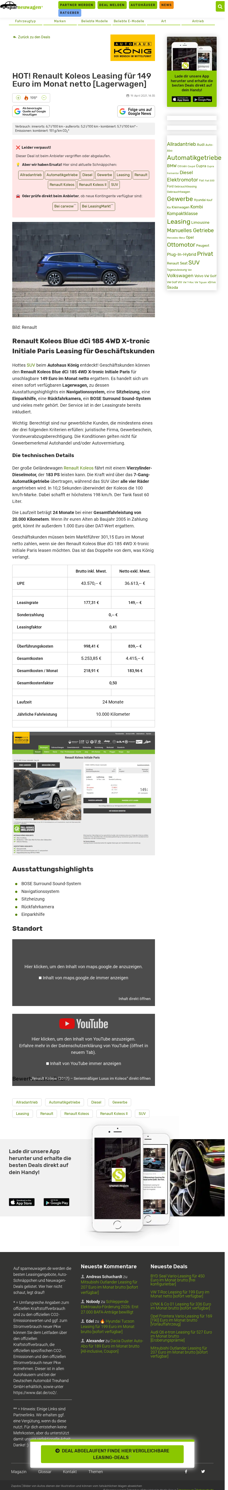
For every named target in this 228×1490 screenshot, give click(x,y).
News (166, 5)
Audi (201, 144)
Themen (95, 1471)
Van (190, 269)
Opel (190, 237)
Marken (60, 21)
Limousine (200, 222)
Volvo (198, 276)
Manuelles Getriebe (190, 230)
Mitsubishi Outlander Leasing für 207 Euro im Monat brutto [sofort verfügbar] (109, 1287)
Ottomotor (181, 244)
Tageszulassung (177, 269)
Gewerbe (104, 175)
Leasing (123, 175)
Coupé (191, 166)
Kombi (196, 206)
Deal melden (112, 5)
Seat (183, 263)
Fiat (201, 180)
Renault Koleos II (92, 185)
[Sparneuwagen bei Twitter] (203, 1471)
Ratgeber (69, 12)
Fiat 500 (209, 180)
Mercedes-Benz (176, 237)
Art (163, 21)
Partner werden (76, 5)
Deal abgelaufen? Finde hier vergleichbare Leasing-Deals (114, 1454)
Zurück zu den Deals (33, 37)
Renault (140, 175)
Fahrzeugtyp (25, 21)
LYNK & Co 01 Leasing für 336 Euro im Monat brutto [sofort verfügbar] (181, 1306)
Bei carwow (65, 206)
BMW (172, 165)
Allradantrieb (31, 175)
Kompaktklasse (182, 213)
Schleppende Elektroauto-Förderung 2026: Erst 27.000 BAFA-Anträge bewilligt (109, 1306)
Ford (170, 186)
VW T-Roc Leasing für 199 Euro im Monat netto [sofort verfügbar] (180, 1294)
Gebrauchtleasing (185, 186)
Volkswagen (180, 275)
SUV (114, 185)
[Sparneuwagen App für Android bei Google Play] (202, 99)
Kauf (209, 200)
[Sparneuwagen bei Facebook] (186, 1471)
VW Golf (210, 276)
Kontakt (70, 1471)
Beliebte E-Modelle (129, 21)
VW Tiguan (201, 282)
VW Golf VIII (174, 282)
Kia (169, 207)
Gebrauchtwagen (178, 191)
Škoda (172, 287)
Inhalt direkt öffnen (135, 998)
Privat (205, 253)
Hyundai (200, 200)
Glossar (44, 1471)
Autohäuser (143, 5)
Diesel (87, 175)
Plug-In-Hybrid (181, 254)
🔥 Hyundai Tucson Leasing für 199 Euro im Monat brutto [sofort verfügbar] (107, 1326)
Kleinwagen (180, 207)
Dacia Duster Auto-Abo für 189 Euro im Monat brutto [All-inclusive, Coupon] (112, 1346)
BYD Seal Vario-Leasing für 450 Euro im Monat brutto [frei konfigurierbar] (178, 1280)
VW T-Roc (188, 282)
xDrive (212, 282)
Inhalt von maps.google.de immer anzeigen (85, 977)
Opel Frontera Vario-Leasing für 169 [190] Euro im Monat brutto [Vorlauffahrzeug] (181, 1320)
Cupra (201, 166)
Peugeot (202, 246)
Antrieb (198, 21)
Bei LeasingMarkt (97, 206)
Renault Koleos (62, 185)
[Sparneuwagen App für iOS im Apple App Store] (181, 99)
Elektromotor (182, 180)
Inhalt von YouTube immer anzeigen (85, 1063)
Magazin (18, 1471)
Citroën (182, 166)
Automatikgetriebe (62, 175)
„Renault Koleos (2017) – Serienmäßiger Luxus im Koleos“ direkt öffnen (91, 1078)
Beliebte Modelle (94, 21)
